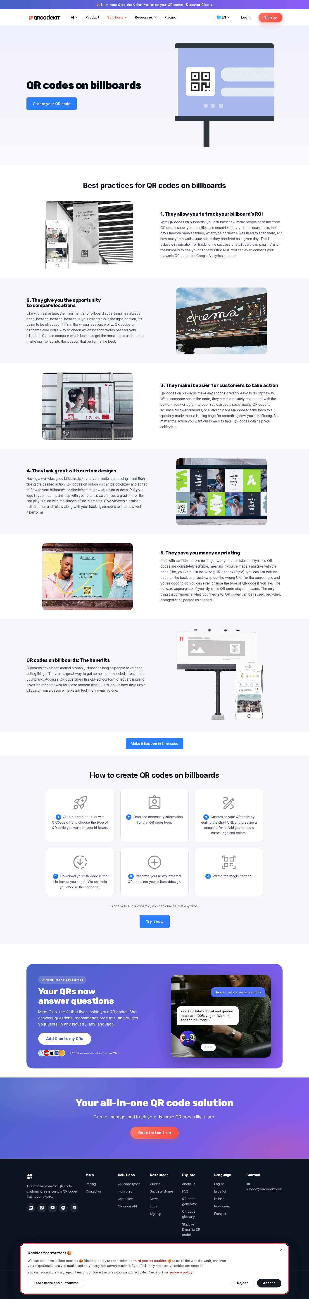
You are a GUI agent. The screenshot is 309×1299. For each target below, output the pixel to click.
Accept (269, 1283)
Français (220, 1214)
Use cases (125, 1199)
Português (222, 1206)
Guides (155, 1184)
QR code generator (189, 1201)
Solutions (115, 17)
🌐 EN (221, 17)
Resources (144, 17)
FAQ (185, 1191)
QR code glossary (188, 1214)
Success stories (162, 1191)
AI (72, 17)
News (154, 1199)
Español (220, 1191)
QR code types (129, 1184)
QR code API (127, 1206)
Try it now (154, 921)
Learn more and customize (56, 1283)
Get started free (154, 1132)
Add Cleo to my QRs (64, 1038)
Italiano (219, 1199)
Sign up (270, 17)
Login (246, 17)
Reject (242, 1283)
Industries (125, 1191)
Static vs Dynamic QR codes (191, 1229)
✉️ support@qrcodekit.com (264, 1186)
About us (188, 1184)
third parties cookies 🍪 (152, 1261)
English (219, 1184)
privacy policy (181, 1272)
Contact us (94, 1191)
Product (93, 17)
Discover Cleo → (199, 5)
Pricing (170, 17)
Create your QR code (51, 103)
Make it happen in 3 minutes (154, 743)
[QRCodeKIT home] (44, 17)
